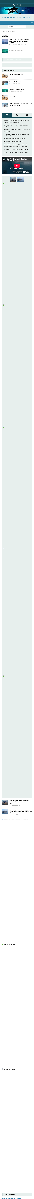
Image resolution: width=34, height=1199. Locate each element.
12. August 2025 (14, 44)
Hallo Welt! (12, 96)
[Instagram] (13, 5)
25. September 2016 (15, 97)
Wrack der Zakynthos (16, 82)
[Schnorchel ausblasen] (5, 76)
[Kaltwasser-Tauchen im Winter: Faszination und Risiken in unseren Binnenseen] (20, 179)
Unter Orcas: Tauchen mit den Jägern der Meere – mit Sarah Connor (19, 41)
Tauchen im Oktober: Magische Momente (16, 149)
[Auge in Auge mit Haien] (5, 90)
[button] (32, 1)
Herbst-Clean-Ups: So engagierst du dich (15, 144)
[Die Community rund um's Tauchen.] (17, 13)
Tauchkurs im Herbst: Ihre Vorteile (13, 141)
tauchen (21, 44)
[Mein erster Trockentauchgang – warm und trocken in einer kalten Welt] (13, 179)
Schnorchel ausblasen (16, 74)
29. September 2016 (15, 51)
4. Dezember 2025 (14, 1053)
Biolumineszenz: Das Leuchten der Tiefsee (16, 152)
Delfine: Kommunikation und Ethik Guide (15, 146)
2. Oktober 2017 (14, 83)
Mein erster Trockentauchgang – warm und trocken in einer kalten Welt (20, 1040)
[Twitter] (20, 5)
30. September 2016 (15, 107)
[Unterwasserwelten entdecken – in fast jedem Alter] (5, 105)
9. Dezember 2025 (14, 1043)
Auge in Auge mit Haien (16, 50)
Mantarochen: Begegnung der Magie (14, 138)
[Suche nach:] (17, 26)
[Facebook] (17, 5)
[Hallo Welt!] (5, 97)
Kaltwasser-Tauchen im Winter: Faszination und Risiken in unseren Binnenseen (20, 1050)
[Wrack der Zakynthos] (5, 83)
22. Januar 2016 (14, 76)
